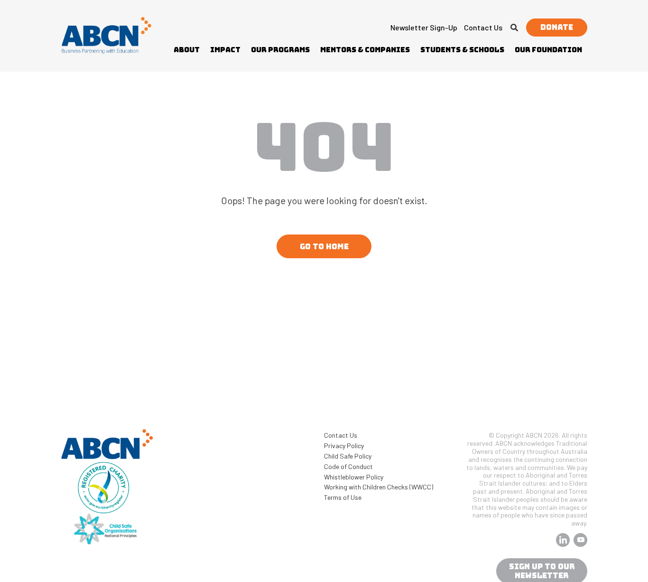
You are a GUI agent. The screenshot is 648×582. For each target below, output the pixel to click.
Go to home (324, 247)
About (187, 50)
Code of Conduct (348, 466)
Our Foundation (548, 50)
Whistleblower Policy (353, 477)
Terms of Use (342, 497)
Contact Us (483, 27)
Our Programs (280, 50)
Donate (556, 27)
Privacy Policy (344, 445)
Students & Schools (462, 50)
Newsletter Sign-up (423, 27)
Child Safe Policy (347, 456)
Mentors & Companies (365, 50)
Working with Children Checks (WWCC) (378, 487)
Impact (225, 50)
